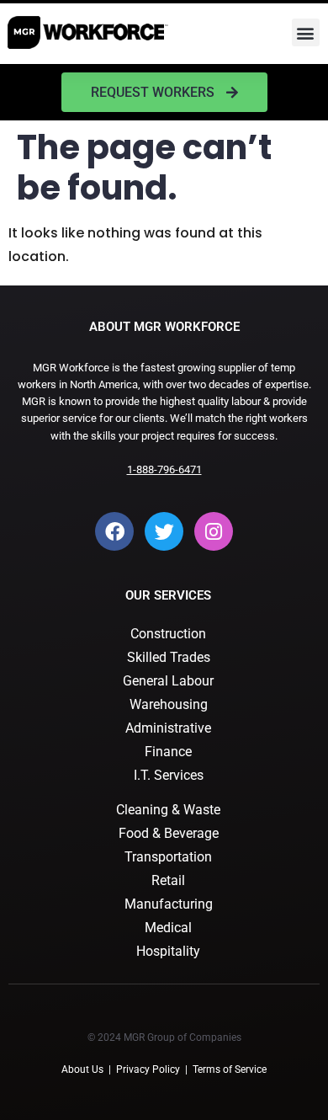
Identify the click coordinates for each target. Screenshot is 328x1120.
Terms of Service (230, 1069)
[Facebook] (114, 531)
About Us (82, 1069)
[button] (306, 32)
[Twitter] (164, 531)
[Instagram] (213, 531)
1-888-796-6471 (164, 469)
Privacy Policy (148, 1069)
